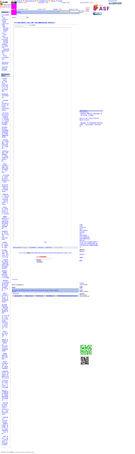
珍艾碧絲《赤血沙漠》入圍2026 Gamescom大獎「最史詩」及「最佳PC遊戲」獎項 (5, 85)
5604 (51, 253)
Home (81, 226)
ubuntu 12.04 (18, 295)
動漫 (3, 26)
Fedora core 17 (29, 295)
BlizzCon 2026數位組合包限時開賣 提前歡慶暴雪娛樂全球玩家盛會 (5, 395)
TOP (45, 242)
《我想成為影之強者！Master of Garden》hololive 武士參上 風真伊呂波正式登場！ (5, 408)
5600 (36, 253)
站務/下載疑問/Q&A (85, 238)
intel (19, 290)
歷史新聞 (4, 70)
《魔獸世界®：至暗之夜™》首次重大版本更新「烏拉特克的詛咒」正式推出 (5, 199)
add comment (17, 247)
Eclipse (60, 1)
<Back (25, 253)
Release (15, 279)
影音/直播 (5, 28)
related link (48, 247)
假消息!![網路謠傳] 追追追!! (5, 51)
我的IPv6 (82, 251)
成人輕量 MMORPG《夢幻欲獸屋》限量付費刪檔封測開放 (5, 308)
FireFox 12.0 (39, 295)
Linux (75, 295)
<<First (21, 253)
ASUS (36, 290)
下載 (3, 54)
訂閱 (81, 233)
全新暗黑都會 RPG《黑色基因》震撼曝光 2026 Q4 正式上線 (5, 375)
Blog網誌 (4, 44)
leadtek (32, 290)
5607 (62, 253)
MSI (24, 290)
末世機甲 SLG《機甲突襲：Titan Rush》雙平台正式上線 (5, 254)
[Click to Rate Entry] (53, 247)
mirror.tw (82, 283)
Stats (81, 229)
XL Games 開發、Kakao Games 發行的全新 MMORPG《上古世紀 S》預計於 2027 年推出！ (5, 322)
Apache (53, 1)
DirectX (14, 291)
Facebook (111, 1)
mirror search (83, 110)
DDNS (87, 11)
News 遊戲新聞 (32, 25)
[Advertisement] (85, 39)
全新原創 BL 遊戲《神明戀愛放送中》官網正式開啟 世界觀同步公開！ (5, 156)
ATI (13, 290)
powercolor (41, 290)
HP (29, 290)
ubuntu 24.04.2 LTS (30, 1)
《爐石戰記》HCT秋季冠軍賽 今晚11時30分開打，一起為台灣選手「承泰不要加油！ (91, 124)
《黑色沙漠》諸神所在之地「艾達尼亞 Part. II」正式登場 (5, 211)
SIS (22, 290)
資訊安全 (82, 254)
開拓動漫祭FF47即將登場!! (5, 95)
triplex (51, 290)
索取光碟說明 (83, 235)
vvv (80, 246)
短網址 (81, 257)
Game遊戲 (5, 39)
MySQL (62, 295)
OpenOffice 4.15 (43, 1)
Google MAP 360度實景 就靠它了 (89, 242)
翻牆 (81, 260)
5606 (58, 253)
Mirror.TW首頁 (83, 230)
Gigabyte (55, 290)
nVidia (16, 290)
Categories (4, 12)
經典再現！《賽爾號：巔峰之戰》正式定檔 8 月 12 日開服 (5, 274)
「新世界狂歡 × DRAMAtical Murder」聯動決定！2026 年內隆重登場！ (5, 105)
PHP (58, 295)
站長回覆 (82, 232)
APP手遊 (5, 37)
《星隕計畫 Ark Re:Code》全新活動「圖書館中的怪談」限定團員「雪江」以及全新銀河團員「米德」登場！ (5, 425)
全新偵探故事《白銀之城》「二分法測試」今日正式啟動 (5, 384)
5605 (54, 253)
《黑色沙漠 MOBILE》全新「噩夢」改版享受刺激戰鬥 (5, 365)
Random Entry (84, 112)
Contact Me (83, 227)
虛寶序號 (5, 41)
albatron (47, 290)
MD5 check (15, 284)
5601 (39, 253)
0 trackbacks (32, 247)
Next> (66, 253)
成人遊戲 (5, 42)
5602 (43, 253)
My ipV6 (8, 7)
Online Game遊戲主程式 (5, 57)
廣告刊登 (82, 240)
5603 (47, 253)
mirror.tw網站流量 (84, 237)
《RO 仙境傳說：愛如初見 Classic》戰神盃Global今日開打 (5, 179)
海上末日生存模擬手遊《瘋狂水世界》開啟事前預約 (5, 188)
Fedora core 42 (18, 1)
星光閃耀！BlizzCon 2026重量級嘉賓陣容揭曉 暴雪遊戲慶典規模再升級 (5, 132)
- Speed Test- (15, 293)
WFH (115, 1)
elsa (26, 290)
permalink (41, 247)
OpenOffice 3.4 (50, 295)
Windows (4, 68)
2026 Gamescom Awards (5, 19)
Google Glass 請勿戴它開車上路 (88, 243)
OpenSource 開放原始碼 (5, 62)
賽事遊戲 (5, 30)
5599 (32, 253)
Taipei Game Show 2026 (5, 24)
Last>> (70, 253)
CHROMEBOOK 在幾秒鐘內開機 (89, 245)
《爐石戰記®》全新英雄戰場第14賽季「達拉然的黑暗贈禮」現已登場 (5, 285)
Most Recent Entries (5, 75)
